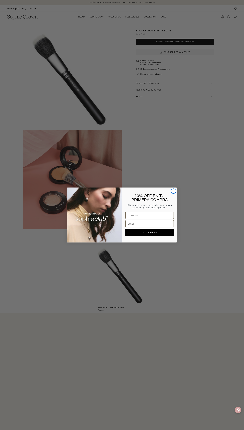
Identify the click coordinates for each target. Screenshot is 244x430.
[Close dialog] (173, 191)
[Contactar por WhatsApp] (238, 410)
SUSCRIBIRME (149, 232)
